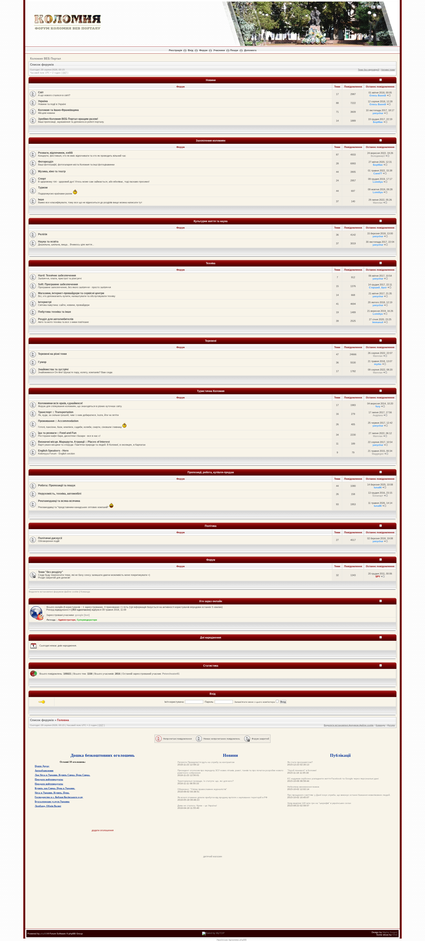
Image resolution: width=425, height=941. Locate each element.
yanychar (378, 113)
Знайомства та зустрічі (53, 369)
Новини (211, 80)
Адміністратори (66, 620)
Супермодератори (87, 620)
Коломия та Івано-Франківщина (58, 110)
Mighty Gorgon (390, 932)
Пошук (234, 50)
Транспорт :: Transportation (55, 412)
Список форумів (42, 64)
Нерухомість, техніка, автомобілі (59, 493)
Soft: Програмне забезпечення (58, 284)
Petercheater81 (171, 673)
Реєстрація (175, 50)
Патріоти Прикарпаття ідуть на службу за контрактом (206, 762)
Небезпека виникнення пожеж (303, 787)
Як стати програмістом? (300, 762)
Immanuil (377, 322)
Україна (43, 101)
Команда (85, 591)
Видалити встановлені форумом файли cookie (54, 591)
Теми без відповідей (368, 69)
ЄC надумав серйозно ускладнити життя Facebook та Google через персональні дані (333, 778)
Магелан (377, 202)
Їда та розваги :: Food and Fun (57, 433)
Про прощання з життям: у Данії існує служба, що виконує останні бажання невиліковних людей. (338, 795)
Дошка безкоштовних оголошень (103, 755)
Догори (391, 725)
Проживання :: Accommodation (58, 421)
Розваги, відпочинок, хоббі (55, 152)
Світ (41, 92)
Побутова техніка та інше (54, 311)
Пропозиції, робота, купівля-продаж (210, 472)
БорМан (378, 122)
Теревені (210, 340)
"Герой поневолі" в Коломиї (302, 770)
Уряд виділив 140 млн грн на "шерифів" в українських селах (319, 803)
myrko (377, 364)
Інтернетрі (44, 302)
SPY (377, 576)
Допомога (250, 50)
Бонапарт (378, 495)
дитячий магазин (212, 856)
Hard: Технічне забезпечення (57, 275)
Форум (203, 50)
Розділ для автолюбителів (55, 319)
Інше (41, 199)
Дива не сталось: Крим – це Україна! (197, 805)
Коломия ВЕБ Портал (45, 58)
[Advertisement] (212, 845)
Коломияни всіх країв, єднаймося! (60, 403)
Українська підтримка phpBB (231, 940)
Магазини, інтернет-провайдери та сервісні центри (71, 293)
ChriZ (395, 934)
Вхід (190, 50)
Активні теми (388, 69)
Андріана (378, 415)
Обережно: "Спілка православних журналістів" (202, 789)
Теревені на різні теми (52, 353)
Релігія (42, 234)
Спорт (42, 178)
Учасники (219, 50)
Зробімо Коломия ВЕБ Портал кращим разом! (68, 118)
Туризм (43, 187)
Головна (63, 720)
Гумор (42, 362)
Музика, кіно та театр (52, 171)
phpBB (43, 933)
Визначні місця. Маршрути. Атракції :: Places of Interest (74, 441)
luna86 (378, 487)
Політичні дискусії (50, 538)
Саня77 (377, 173)
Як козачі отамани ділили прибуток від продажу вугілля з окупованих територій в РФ (222, 797)
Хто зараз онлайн (210, 601)
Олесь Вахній (377, 95)
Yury (377, 406)
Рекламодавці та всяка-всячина (59, 501)
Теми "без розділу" (50, 572)
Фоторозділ (45, 161)
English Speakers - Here (53, 450)
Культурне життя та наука (211, 221)
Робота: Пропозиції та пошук (56, 485)
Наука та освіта (48, 241)
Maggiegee (378, 453)
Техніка (210, 263)
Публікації (340, 755)
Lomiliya (378, 181)
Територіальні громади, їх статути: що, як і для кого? (206, 781)
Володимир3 (378, 156)
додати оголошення (103, 830)
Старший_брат (378, 287)
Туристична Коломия (210, 391)
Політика (210, 525)
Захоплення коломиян (210, 140)
